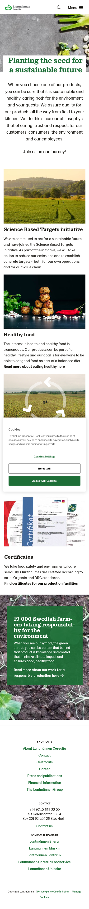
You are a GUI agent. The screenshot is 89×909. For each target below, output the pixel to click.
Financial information (44, 782)
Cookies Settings (44, 456)
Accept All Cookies (44, 480)
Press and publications (44, 776)
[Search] (59, 7)
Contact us (44, 826)
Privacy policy (45, 891)
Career (44, 769)
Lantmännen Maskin (44, 848)
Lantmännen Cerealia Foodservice (44, 862)
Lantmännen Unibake (44, 869)
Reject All (44, 468)
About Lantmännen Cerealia (44, 748)
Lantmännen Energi (44, 841)
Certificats (45, 762)
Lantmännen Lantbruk (44, 855)
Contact (44, 755)
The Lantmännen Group (45, 789)
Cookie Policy (61, 891)
